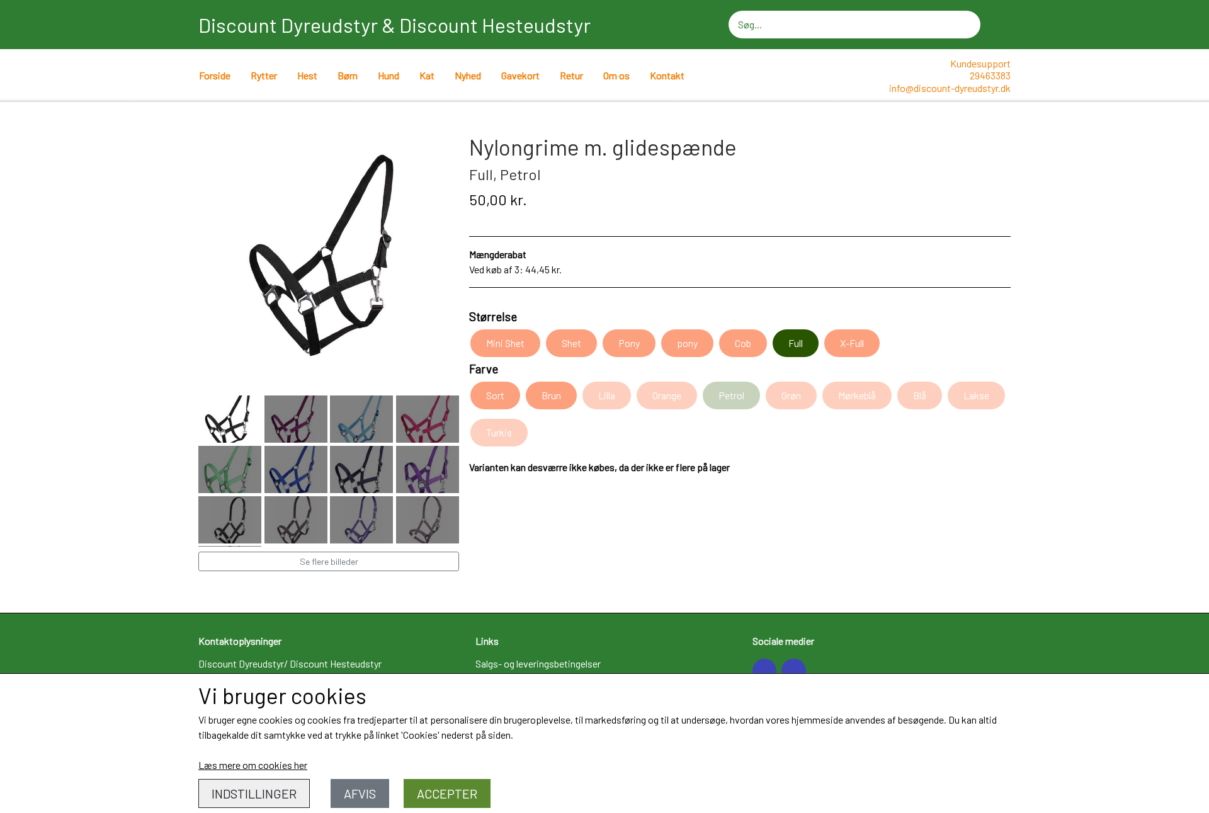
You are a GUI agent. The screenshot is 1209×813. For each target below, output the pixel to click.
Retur (571, 75)
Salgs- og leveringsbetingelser (538, 663)
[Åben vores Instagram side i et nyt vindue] (793, 671)
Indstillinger (254, 793)
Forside (214, 75)
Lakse (976, 395)
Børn (348, 75)
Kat (426, 75)
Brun (551, 395)
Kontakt (667, 75)
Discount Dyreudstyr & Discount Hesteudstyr (394, 25)
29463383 (990, 75)
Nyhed (468, 75)
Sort (495, 395)
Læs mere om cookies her (252, 765)
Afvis (360, 793)
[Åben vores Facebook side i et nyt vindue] (764, 671)
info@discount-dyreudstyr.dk (950, 88)
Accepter (447, 793)
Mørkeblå (857, 395)
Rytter (264, 75)
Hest (307, 75)
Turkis (499, 432)
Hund (388, 75)
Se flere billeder (329, 561)
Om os (616, 75)
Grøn (791, 395)
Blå (919, 395)
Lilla (606, 395)
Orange (666, 395)
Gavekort (520, 75)
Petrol (731, 395)
